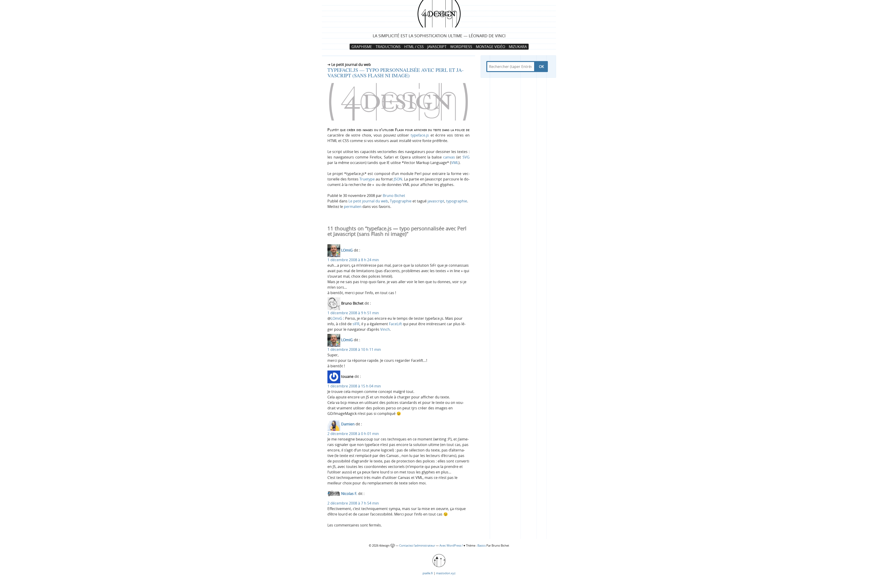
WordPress (461, 46)
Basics (481, 546)
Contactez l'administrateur (417, 546)
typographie (456, 201)
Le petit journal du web (368, 201)
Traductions (388, 46)
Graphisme (361, 46)
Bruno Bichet (394, 195)
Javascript (437, 46)
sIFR (356, 323)
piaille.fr (428, 573)
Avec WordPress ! (451, 546)
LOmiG (347, 250)
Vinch (385, 329)
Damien (348, 424)
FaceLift (395, 323)
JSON (398, 179)
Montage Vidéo (490, 46)
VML (454, 162)
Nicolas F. (349, 493)
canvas (449, 157)
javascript (436, 201)
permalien (352, 206)
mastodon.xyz (445, 573)
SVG (466, 157)
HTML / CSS (414, 46)
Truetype (367, 179)
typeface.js (420, 135)
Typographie (401, 201)
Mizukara (518, 46)
